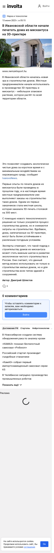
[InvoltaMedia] (14, 6)
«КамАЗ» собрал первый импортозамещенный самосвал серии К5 (25, 366)
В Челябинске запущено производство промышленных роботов (25, 377)
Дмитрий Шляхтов (22, 280)
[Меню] (4, 6)
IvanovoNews (9, 178)
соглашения (29, 547)
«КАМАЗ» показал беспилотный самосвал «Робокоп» (21, 345)
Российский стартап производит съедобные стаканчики (21, 355)
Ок (44, 544)
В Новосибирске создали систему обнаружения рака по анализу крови (23, 336)
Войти (26, 314)
